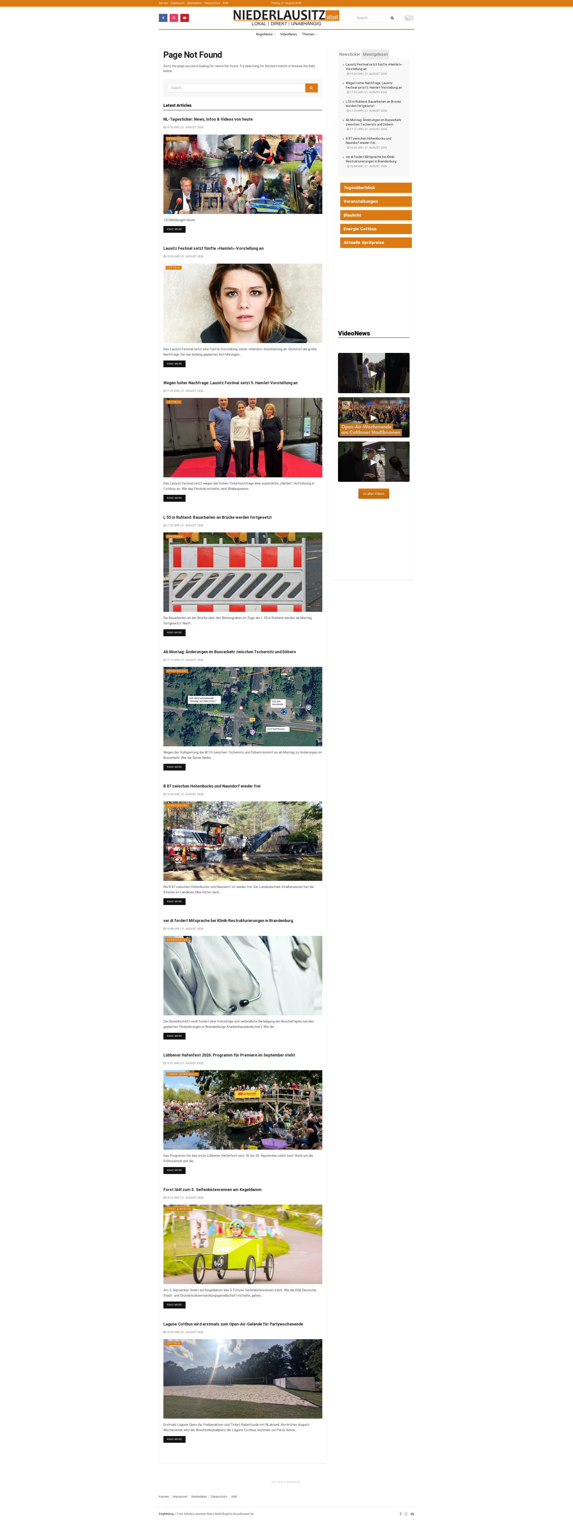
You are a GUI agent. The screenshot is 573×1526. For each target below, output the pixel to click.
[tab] (349, 54)
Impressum (178, 3)
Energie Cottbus (360, 228)
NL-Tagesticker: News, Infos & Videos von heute (208, 119)
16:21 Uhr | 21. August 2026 (184, 1063)
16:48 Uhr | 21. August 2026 (184, 928)
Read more (176, 229)
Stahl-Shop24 (223, 1513)
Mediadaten (194, 3)
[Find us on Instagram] (174, 18)
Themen (308, 34)
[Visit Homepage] (286, 18)
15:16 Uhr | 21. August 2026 (184, 1197)
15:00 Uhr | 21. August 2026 (184, 1332)
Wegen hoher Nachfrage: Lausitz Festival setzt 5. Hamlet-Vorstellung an (230, 383)
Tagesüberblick (359, 187)
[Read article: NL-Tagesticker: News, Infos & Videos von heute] (242, 174)
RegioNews (264, 34)
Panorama (174, 536)
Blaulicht (352, 215)
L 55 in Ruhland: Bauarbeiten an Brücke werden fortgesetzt (217, 517)
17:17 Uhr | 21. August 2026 (184, 660)
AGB (225, 3)
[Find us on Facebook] (163, 18)
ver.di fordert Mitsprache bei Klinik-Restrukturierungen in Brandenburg (228, 920)
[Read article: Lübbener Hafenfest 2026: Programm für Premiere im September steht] (242, 1110)
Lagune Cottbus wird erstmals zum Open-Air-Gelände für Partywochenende (233, 1324)
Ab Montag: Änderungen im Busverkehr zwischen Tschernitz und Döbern (229, 652)
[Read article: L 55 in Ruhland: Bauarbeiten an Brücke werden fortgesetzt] (242, 572)
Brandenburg (177, 138)
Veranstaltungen (361, 201)
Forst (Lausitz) (179, 1208)
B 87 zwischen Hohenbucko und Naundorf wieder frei (211, 786)
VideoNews (288, 34)
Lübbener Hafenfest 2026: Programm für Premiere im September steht (229, 1055)
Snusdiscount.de (243, 1513)
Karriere (163, 3)
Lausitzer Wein (204, 1513)
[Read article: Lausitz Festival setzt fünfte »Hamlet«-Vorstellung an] (242, 303)
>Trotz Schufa (183, 1513)
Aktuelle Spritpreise (364, 242)
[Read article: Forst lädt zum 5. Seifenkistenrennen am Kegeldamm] (242, 1244)
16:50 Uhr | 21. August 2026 (184, 794)
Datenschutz (212, 3)
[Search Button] (393, 17)
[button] (374, 373)
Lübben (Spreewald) (182, 1074)
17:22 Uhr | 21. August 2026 (184, 525)
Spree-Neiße (177, 671)
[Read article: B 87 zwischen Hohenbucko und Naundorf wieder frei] (242, 841)
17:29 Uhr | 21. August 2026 (184, 391)
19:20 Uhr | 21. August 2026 (184, 127)
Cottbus (173, 267)
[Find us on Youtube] (184, 18)
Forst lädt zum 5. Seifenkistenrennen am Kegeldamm (212, 1189)
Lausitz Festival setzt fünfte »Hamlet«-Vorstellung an (213, 248)
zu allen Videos (374, 493)
